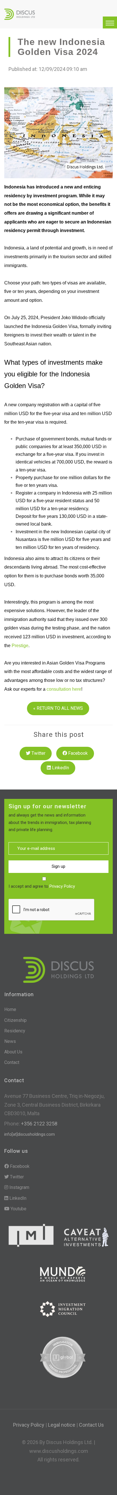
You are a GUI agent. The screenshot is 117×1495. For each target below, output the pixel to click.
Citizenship (15, 1020)
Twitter (37, 753)
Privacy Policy (62, 886)
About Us (13, 1052)
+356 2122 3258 (38, 1124)
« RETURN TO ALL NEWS (58, 708)
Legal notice (61, 1425)
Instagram (18, 1187)
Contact (11, 1062)
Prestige (20, 645)
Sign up (58, 866)
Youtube (17, 1208)
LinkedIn (60, 767)
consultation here (64, 689)
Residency (14, 1030)
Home (10, 1009)
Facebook (77, 753)
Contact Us (91, 1425)
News (10, 1041)
